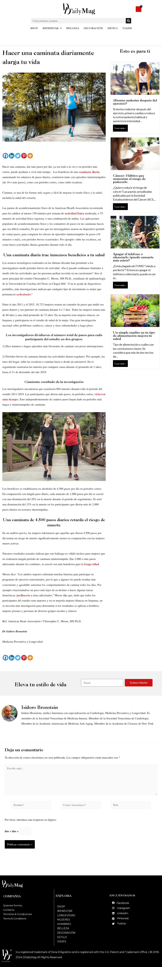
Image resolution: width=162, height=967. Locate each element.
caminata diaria (88, 172)
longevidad (91, 564)
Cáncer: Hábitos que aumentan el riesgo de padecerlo (129, 179)
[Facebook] (5, 155)
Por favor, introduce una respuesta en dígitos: (30, 819)
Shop (61, 906)
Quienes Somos (12, 905)
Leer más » (120, 128)
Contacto (8, 909)
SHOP (34, 28)
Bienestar (64, 910)
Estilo (62, 937)
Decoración (66, 932)
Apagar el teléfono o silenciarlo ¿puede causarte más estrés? (133, 257)
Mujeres (63, 919)
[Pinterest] (24, 155)
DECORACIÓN (93, 28)
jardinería (23, 595)
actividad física (74, 213)
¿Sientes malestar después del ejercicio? (135, 101)
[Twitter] (18, 155)
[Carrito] (138, 9)
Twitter (121, 923)
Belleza (63, 928)
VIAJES (127, 28)
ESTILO (113, 28)
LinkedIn (122, 913)
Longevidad (66, 915)
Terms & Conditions (14, 918)
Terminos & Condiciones (17, 914)
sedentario (23, 294)
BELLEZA (72, 28)
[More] (30, 155)
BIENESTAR (51, 28)
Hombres (64, 924)
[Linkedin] (11, 155)
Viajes (61, 941)
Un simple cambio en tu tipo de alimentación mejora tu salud (134, 336)
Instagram (123, 908)
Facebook (123, 903)
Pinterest (123, 918)
